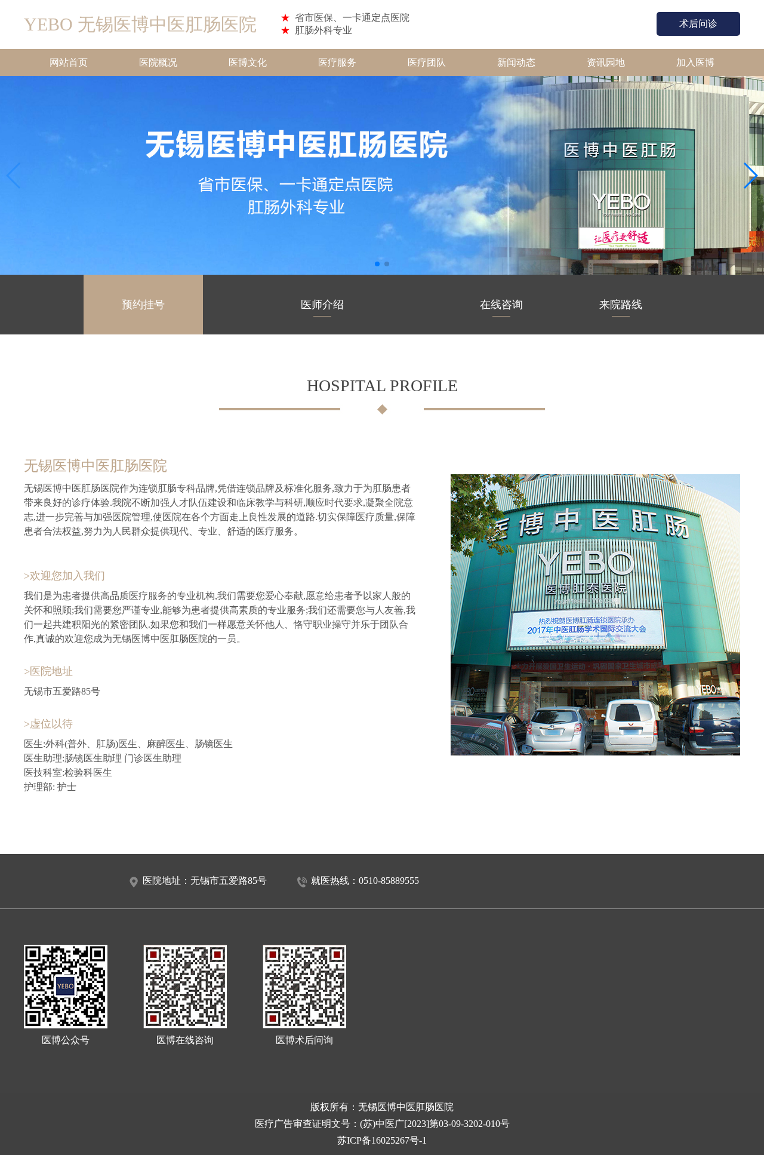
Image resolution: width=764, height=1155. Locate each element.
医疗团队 (427, 62)
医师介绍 (322, 305)
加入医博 (695, 62)
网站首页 (69, 62)
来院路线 (620, 305)
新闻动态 (516, 62)
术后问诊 (698, 24)
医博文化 (248, 62)
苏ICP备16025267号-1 (382, 1140)
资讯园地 (606, 62)
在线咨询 (501, 305)
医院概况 (158, 62)
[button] (377, 264)
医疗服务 (337, 62)
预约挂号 (143, 305)
